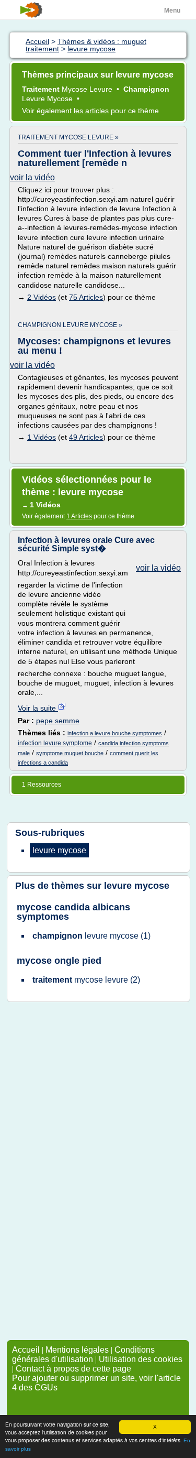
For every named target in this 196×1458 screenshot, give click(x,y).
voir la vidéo (32, 177)
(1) (91, 935)
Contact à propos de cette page (73, 1368)
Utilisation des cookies (140, 1359)
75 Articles (86, 297)
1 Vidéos (41, 437)
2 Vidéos (41, 297)
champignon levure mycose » (70, 325)
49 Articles (86, 437)
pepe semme (57, 720)
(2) (86, 979)
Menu (172, 10)
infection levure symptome (55, 743)
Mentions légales (77, 1349)
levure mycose (136, 885)
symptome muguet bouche (69, 753)
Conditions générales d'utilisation (83, 1354)
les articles (91, 110)
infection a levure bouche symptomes (114, 733)
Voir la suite (38, 708)
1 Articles (79, 516)
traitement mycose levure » (68, 137)
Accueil (26, 1349)
